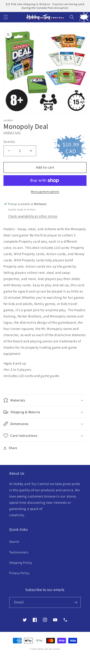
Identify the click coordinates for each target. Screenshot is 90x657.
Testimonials (18, 552)
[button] (6, 17)
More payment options (45, 191)
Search (14, 541)
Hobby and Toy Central (49, 649)
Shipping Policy (20, 563)
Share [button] (13, 448)
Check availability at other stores (32, 216)
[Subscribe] (75, 602)
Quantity (9, 142)
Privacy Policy (19, 573)
